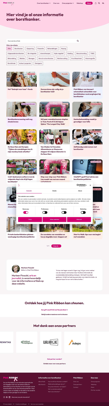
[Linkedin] (9, 397)
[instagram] (4, 397)
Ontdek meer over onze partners (54, 364)
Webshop (80, 3)
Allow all (79, 219)
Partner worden (95, 390)
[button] (44, 3)
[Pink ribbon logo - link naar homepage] (10, 379)
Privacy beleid (7, 404)
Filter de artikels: (12, 45)
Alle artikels (41, 381)
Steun (89, 3)
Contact (75, 387)
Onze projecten (95, 381)
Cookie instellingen (21, 404)
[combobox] (103, 3)
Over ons (56, 3)
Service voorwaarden (37, 404)
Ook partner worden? (54, 359)
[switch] (44, 212)
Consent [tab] (29, 191)
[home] (8, 3)
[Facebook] (7, 397)
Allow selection (54, 219)
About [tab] (80, 191)
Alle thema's (41, 384)
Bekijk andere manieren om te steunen (54, 314)
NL (103, 3)
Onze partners (77, 384)
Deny (30, 219)
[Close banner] (90, 185)
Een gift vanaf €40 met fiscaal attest (53, 310)
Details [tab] (54, 191)
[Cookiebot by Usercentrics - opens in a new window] (79, 185)
